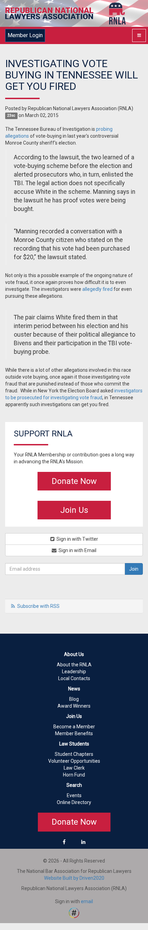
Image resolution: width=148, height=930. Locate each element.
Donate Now (74, 481)
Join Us (74, 510)
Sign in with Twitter (76, 539)
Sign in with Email (76, 550)
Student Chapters (74, 754)
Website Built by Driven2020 (74, 878)
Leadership (74, 671)
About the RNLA (74, 664)
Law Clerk (74, 768)
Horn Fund (74, 775)
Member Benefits (74, 733)
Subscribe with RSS (38, 606)
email (87, 901)
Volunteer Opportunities (74, 761)
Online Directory (74, 802)
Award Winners (74, 706)
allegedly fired (97, 289)
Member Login (25, 35)
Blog (74, 699)
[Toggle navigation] (139, 35)
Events (74, 795)
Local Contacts (74, 678)
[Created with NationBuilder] (74, 912)
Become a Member (74, 726)
